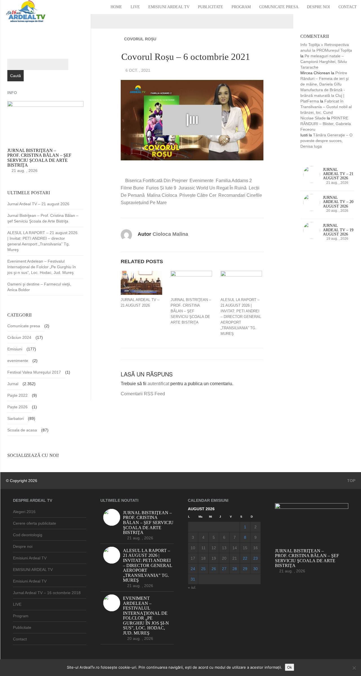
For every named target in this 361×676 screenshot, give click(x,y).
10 (193, 548)
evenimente (201, 180)
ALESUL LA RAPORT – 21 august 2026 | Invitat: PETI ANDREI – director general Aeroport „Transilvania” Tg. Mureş (241, 317)
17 (193, 558)
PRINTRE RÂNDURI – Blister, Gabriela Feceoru (325, 124)
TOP (350, 480)
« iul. (192, 587)
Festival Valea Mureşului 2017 (34, 372)
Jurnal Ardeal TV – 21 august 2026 (140, 303)
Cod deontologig (27, 535)
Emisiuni (14, 349)
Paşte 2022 (17, 395)
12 (214, 548)
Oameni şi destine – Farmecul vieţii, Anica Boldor (39, 287)
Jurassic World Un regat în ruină (212, 188)
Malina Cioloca (162, 195)
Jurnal (12, 383)
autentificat (158, 383)
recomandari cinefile (240, 195)
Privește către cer (197, 195)
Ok (289, 667)
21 (234, 558)
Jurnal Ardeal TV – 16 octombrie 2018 (47, 592)
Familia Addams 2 (234, 180)
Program (241, 7)
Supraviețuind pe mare (144, 202)
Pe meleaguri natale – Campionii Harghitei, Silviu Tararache (323, 61)
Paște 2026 (17, 407)
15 (245, 548)
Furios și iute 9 (161, 188)
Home (116, 7)
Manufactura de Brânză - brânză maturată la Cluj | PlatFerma (322, 95)
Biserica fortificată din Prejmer (156, 180)
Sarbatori (15, 418)
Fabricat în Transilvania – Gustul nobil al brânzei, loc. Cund (326, 107)
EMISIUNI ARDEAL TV (33, 569)
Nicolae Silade (313, 118)
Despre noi (318, 7)
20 (224, 558)
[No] (354, 668)
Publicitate (210, 7)
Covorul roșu (140, 39)
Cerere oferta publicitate (34, 523)
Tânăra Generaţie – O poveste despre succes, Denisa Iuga (326, 141)
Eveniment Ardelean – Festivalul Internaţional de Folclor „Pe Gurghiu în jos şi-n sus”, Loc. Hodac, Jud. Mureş (41, 267)
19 (214, 558)
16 (255, 548)
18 (203, 558)
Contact (347, 7)
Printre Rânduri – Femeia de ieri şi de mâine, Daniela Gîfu (324, 78)
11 (203, 548)
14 (234, 548)
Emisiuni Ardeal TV (169, 7)
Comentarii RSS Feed (143, 393)
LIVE (135, 7)
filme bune (132, 188)
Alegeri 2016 (24, 511)
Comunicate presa (278, 7)
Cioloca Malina (170, 234)
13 (224, 548)
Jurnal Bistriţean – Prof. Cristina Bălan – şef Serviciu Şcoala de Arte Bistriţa (191, 311)
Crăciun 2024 (19, 337)
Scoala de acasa (22, 430)
